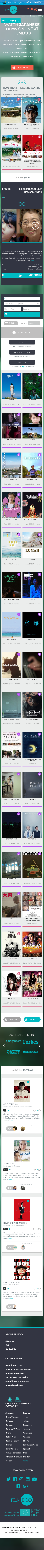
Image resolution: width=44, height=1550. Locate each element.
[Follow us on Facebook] (15, 1483)
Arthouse (10, 1416)
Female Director (13, 1456)
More (19, 263)
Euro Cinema (12, 1452)
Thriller (26, 1460)
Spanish (26, 1452)
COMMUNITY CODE (32, 1536)
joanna (17, 1169)
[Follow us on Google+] (25, 1490)
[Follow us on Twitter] (8, 1483)
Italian (26, 1424)
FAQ (7, 1348)
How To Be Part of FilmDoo (18, 1372)
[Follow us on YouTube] (34, 1483)
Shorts (26, 1444)
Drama (9, 1448)
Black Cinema (12, 1420)
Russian (26, 1440)
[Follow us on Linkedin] (28, 1483)
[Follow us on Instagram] (21, 1483)
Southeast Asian (30, 1448)
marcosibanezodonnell (23, 1109)
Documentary (12, 1444)
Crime (8, 1436)
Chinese (9, 1424)
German (26, 1416)
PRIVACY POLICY (11, 1536)
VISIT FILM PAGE (22, 278)
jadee (16, 1288)
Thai (25, 1456)
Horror (26, 1420)
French (9, 1464)
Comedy (9, 1428)
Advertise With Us (14, 1388)
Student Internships (15, 1376)
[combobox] (23, 301)
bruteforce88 (19, 1228)
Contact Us (11, 1352)
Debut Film (11, 1440)
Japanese (27, 1428)
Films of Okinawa (14, 1460)
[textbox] (19, 301)
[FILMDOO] (22, 1503)
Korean (26, 1432)
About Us (10, 1344)
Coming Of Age (13, 1432)
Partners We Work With (17, 1380)
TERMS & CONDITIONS (19, 1533)
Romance (27, 1436)
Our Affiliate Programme (17, 1384)
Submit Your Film (14, 1368)
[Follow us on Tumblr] (18, 1490)
